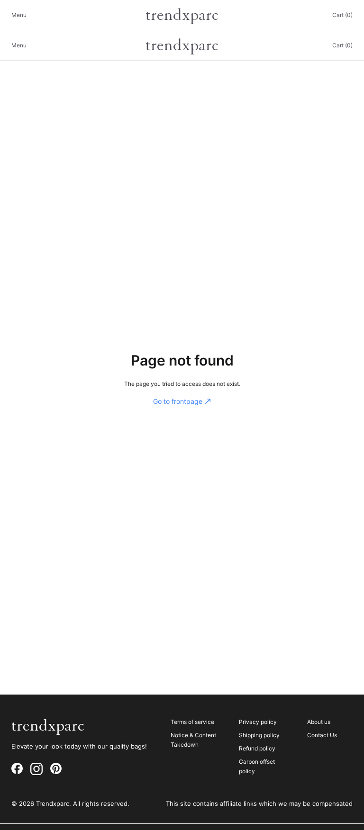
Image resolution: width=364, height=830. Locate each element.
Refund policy (257, 748)
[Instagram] (36, 769)
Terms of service (192, 721)
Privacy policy (258, 721)
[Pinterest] (56, 769)
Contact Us (322, 735)
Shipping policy (259, 735)
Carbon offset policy (257, 766)
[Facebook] (17, 769)
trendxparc (182, 15)
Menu (19, 14)
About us (318, 721)
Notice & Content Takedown (193, 740)
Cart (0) (342, 14)
